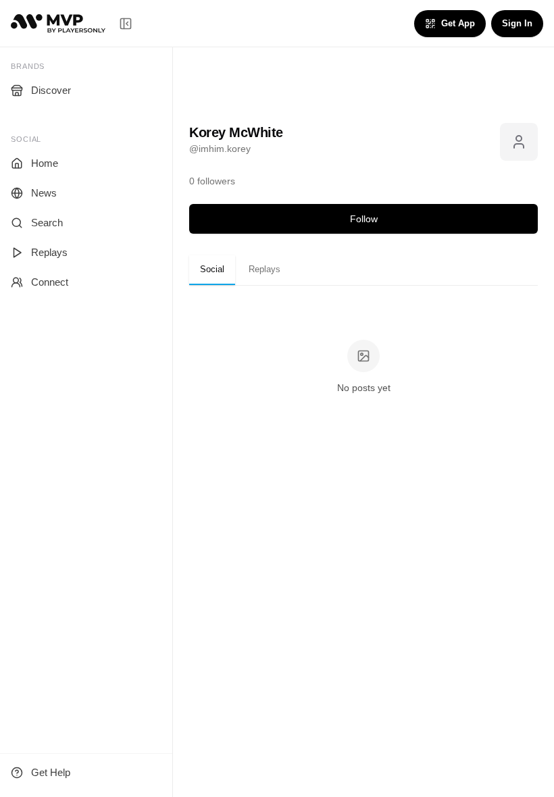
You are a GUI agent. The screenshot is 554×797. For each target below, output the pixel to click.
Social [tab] (212, 269)
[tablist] (363, 270)
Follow (364, 218)
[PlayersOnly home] (58, 23)
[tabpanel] (363, 368)
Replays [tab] (264, 269)
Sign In (517, 23)
